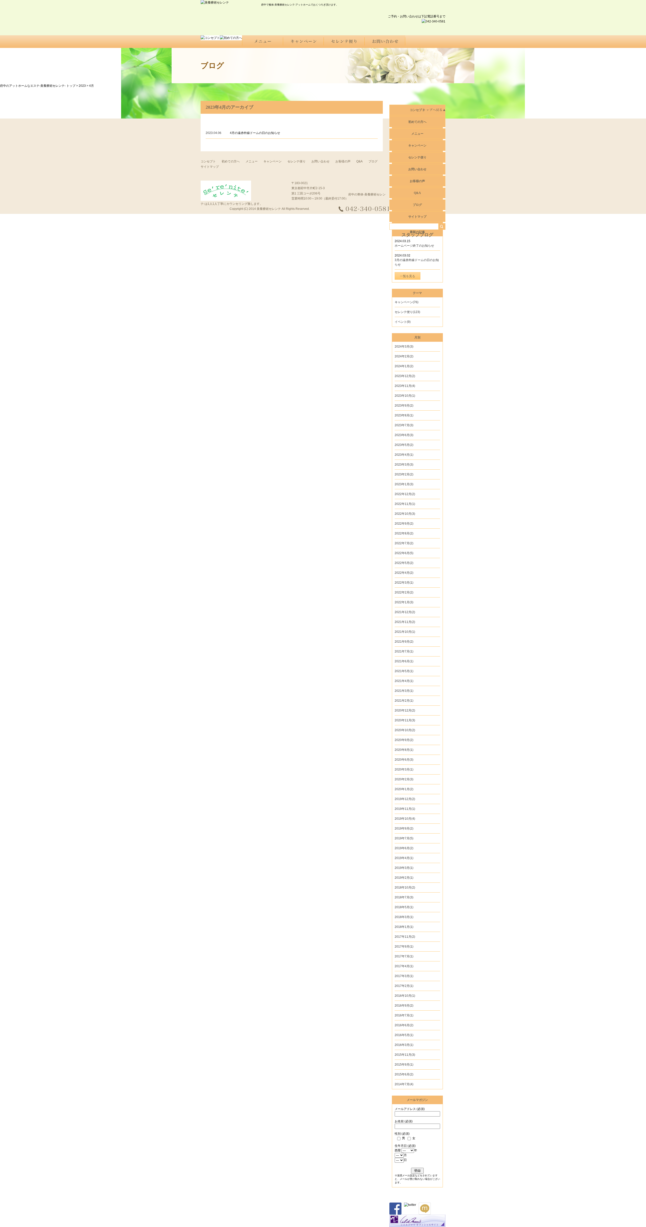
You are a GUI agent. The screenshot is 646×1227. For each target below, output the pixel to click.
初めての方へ (231, 161)
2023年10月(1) (405, 395)
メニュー (252, 161)
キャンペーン (272, 161)
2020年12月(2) (405, 710)
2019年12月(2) (405, 799)
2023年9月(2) (404, 405)
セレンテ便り (296, 161)
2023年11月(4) (405, 386)
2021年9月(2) (404, 641)
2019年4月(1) (404, 858)
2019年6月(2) (404, 848)
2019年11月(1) (405, 809)
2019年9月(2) (404, 828)
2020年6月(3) (404, 759)
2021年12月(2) (405, 612)
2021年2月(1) (404, 700)
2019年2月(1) (404, 877)
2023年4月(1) (404, 454)
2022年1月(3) (404, 602)
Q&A (359, 161)
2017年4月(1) (404, 966)
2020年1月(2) (404, 789)
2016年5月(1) (404, 1035)
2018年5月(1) (404, 907)
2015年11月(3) (405, 1055)
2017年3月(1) (404, 976)
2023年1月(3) (404, 484)
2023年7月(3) (404, 425)
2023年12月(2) (405, 376)
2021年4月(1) (404, 681)
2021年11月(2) (405, 622)
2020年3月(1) (404, 769)
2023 (82, 86)
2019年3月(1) (404, 868)
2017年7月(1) (404, 956)
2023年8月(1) (404, 415)
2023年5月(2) (404, 445)
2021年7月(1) (404, 651)
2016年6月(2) (404, 1025)
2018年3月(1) (404, 917)
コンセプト (417, 110)
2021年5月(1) (404, 671)
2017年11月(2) (405, 936)
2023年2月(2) (404, 474)
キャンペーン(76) (406, 302)
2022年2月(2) (404, 592)
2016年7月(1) (404, 1015)
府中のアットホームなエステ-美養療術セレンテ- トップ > (39, 86)
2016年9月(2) (404, 1005)
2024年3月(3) (404, 346)
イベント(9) (403, 322)
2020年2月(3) (404, 779)
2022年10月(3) (405, 514)
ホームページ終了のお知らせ (414, 245)
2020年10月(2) (405, 730)
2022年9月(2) (404, 523)
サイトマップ (417, 216)
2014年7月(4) (404, 1084)
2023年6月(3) (404, 435)
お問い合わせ (320, 161)
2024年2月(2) (404, 356)
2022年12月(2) (405, 494)
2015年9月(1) (404, 1064)
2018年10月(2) (405, 887)
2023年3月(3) (404, 464)
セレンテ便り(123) (407, 312)
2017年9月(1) (404, 946)
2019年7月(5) (404, 838)
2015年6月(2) (404, 1074)
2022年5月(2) (404, 563)
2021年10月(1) (405, 632)
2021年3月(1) (404, 691)
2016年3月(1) (404, 1045)
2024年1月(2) (404, 366)
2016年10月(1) (405, 995)
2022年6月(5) (404, 553)
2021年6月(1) (404, 661)
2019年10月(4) (405, 818)
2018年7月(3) (404, 897)
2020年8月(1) (404, 750)
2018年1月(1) (404, 927)
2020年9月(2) (404, 740)
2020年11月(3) (405, 720)
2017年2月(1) (404, 986)
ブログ (373, 161)
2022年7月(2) (404, 543)
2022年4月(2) (404, 573)
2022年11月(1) (405, 504)
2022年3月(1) (404, 582)
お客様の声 (343, 161)
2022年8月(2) (404, 533)
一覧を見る (407, 276)
